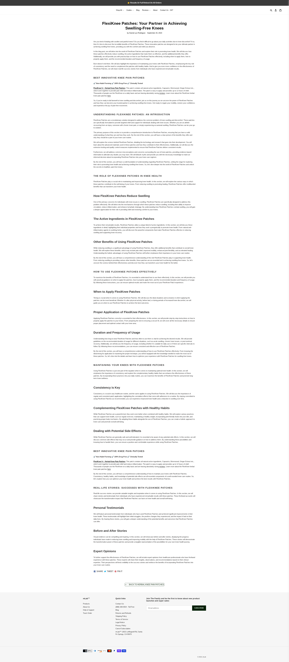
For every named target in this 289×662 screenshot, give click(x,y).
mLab (204, 657)
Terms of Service (121, 619)
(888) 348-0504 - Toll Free (124, 607)
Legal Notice (120, 622)
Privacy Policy (120, 625)
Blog (117, 610)
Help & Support (88, 610)
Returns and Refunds (123, 613)
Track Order (87, 613)
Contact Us (119, 604)
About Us (86, 607)
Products (86, 604)
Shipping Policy (121, 616)
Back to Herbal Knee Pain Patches (146, 584)
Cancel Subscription (122, 629)
